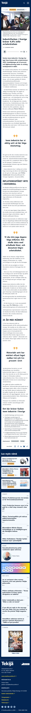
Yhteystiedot (5, 697)
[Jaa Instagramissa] (15, 446)
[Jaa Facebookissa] (18, 446)
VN (4, 570)
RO (24, 567)
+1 (25, 9)
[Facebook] (5, 707)
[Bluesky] (14, 707)
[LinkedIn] (8, 707)
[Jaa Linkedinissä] (21, 446)
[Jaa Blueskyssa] (24, 446)
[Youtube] (11, 707)
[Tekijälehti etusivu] (4, 3)
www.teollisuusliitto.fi (8, 676)
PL (17, 567)
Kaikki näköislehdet (8, 693)
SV (20, 567)
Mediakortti (5, 700)
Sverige (22, 441)
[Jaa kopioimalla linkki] (27, 446)
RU (8, 570)
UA (11, 570)
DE (7, 567)
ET (10, 567)
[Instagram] (2, 707)
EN (14, 567)
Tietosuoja (5, 702)
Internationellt (20, 9)
